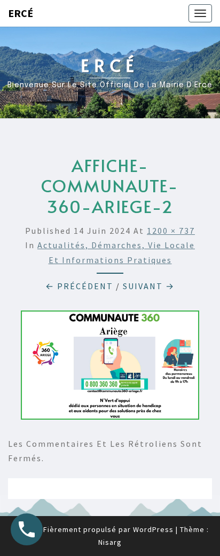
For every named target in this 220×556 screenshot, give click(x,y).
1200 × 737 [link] (171, 230)
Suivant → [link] (149, 286)
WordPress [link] (153, 529)
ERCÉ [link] (20, 13)
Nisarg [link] (110, 542)
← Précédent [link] (79, 286)
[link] (200, 13)
